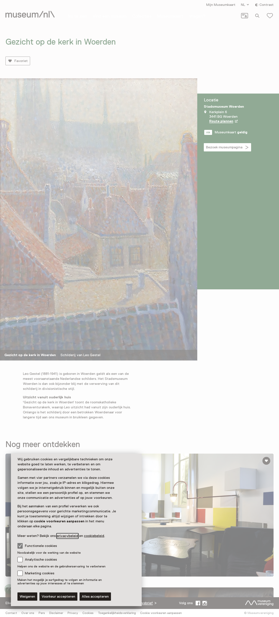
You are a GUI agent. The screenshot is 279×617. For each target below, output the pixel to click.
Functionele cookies (41, 546)
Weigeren (27, 597)
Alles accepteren (95, 597)
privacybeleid (67, 536)
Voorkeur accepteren (58, 597)
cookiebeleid (94, 536)
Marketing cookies (39, 573)
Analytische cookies (41, 560)
